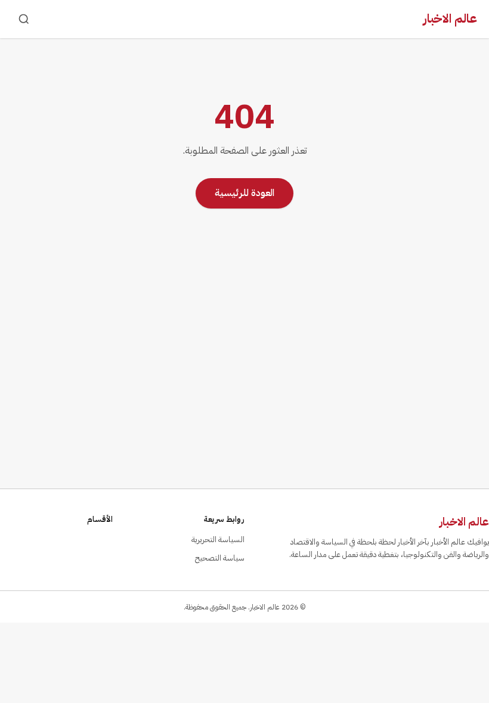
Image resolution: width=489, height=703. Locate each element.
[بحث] (24, 19)
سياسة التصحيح (219, 558)
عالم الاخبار (450, 18)
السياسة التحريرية (217, 539)
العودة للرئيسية (244, 193)
